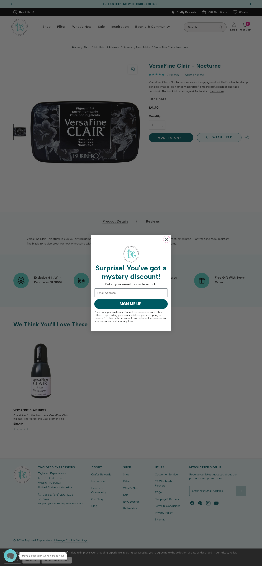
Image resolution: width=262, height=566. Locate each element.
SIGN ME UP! (131, 304)
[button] (10, 555)
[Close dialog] (166, 239)
